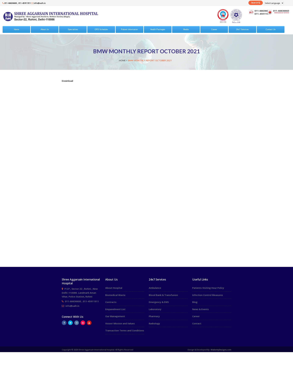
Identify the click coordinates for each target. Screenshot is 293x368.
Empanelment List (115, 309)
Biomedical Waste (115, 295)
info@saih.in (40, 3)
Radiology (154, 323)
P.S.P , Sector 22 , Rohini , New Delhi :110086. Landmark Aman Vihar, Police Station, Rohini (80, 292)
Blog (194, 302)
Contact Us (271, 29)
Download (67, 80)
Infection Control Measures (207, 295)
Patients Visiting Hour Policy (208, 287)
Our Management (115, 316)
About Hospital (113, 287)
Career (214, 29)
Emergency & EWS (159, 302)
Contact (196, 323)
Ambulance (155, 287)
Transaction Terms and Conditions (124, 330)
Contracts (110, 302)
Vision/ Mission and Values (120, 323)
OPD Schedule (101, 29)
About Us (45, 29)
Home (16, 29)
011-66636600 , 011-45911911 (17, 3)
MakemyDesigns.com (221, 349)
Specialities (73, 29)
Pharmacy (154, 316)
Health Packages (157, 29)
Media (186, 29)
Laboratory (155, 309)
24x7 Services (242, 29)
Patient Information (129, 29)
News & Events (200, 309)
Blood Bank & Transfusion (163, 295)
